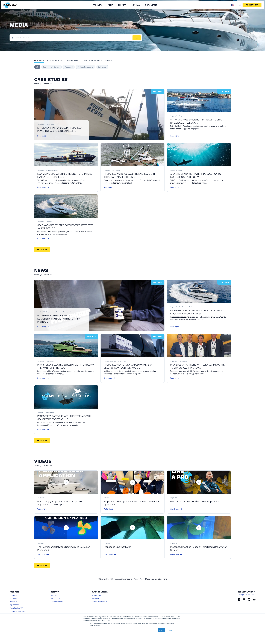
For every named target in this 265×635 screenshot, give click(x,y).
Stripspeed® (14, 598)
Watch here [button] (42, 509)
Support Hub (96, 595)
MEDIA (110, 5)
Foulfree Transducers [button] (85, 67)
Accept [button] (161, 630)
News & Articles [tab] (55, 60)
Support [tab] (109, 60)
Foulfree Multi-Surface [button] (51, 67)
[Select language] (233, 5)
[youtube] (254, 599)
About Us (54, 595)
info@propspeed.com (246, 594)
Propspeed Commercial (18, 611)
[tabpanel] (132, 67)
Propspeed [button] (69, 67)
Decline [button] (170, 630)
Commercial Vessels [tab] (92, 60)
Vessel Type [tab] (72, 60)
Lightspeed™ (14, 605)
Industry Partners (57, 601)
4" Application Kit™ (16, 608)
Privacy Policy (139, 579)
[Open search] (240, 5)
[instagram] (244, 599)
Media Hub (95, 598)
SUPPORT (122, 5)
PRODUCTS (97, 5)
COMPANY (135, 5)
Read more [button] (41, 136)
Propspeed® (14, 595)
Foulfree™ (13, 601)
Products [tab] (39, 60)
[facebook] (239, 599)
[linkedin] (249, 599)
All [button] (37, 67)
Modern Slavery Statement (156, 579)
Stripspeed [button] (102, 67)
